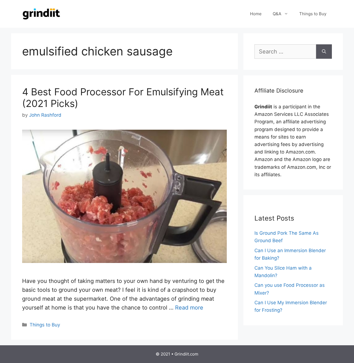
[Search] (324, 51)
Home (256, 13)
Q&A (277, 13)
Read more (189, 307)
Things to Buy (312, 13)
